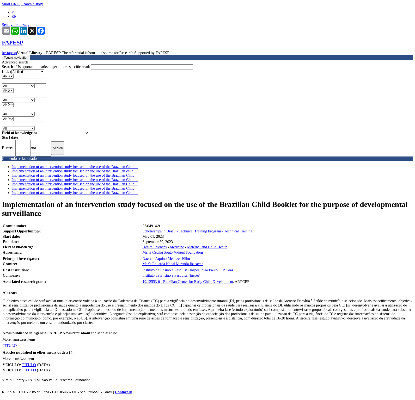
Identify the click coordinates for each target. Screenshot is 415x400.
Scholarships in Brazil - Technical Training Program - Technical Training (197, 231)
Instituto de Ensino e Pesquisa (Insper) (171, 275)
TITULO (10, 346)
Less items (27, 339)
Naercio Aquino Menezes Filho (166, 258)
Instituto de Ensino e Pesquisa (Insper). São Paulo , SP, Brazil (188, 270)
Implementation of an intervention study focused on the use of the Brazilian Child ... (75, 167)
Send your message (16, 25)
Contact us (123, 392)
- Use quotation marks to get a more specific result (46, 67)
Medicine (177, 247)
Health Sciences (154, 247)
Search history (32, 4)
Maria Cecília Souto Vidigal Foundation (172, 252)
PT (14, 12)
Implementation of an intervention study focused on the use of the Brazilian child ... (74, 171)
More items (10, 339)
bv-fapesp (9, 53)
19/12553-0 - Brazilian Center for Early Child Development (187, 282)
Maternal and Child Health (207, 247)
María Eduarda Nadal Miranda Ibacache (172, 264)
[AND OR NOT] (8, 76)
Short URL (10, 4)
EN (14, 16)
